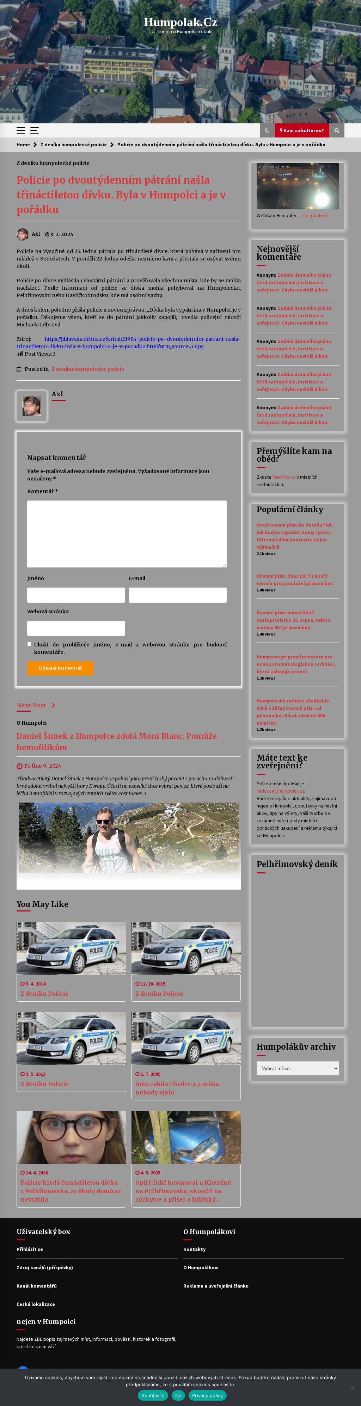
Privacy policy (207, 1395)
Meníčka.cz (284, 477)
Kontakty (194, 1249)
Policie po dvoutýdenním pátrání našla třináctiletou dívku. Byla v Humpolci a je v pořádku (121, 195)
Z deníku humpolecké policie (53, 163)
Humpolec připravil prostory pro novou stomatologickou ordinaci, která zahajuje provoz (296, 664)
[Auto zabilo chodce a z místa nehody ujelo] (186, 1038)
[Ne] (352, 1387)
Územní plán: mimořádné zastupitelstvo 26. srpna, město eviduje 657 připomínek (294, 620)
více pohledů (315, 215)
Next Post (31, 705)
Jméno (35, 578)
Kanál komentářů (37, 1286)
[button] (267, 130)
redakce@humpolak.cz (281, 791)
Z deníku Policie (44, 993)
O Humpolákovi (201, 1267)
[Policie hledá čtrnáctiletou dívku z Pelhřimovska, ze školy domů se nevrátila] (71, 1137)
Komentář (42, 491)
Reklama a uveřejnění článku (216, 1286)
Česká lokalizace (36, 1304)
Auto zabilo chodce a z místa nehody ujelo (177, 1088)
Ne (178, 1395)
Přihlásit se (30, 1249)
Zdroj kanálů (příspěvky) (45, 1267)
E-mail (137, 578)
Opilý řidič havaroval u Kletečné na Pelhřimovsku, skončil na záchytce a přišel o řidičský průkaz (183, 1191)
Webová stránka (48, 611)
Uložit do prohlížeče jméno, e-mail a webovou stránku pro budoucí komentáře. (130, 648)
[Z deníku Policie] (71, 948)
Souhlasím (152, 1395)
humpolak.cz (181, 22)
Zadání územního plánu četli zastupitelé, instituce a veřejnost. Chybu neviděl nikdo (294, 282)
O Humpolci (32, 723)
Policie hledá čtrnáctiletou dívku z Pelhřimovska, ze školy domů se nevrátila (70, 1191)
